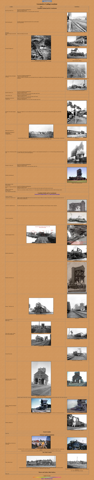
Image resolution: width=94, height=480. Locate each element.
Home (42, 478)
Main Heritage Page (49, 478)
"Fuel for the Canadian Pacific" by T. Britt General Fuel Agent (47, 194)
